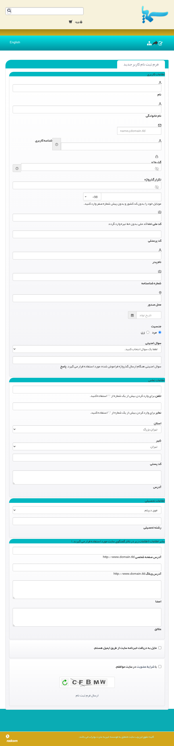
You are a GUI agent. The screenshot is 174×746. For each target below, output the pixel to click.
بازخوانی (65, 681)
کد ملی (156, 223)
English (15, 42)
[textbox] (94, 197)
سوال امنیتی (153, 342)
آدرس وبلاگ (153, 573)
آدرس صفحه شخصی (148, 557)
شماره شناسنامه (151, 283)
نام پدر (156, 261)
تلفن (158, 395)
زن (143, 332)
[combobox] (92, 196)
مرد (154, 332)
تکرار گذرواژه (153, 179)
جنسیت (156, 325)
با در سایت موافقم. (136, 666)
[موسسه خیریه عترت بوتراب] (129, 14)
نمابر (158, 412)
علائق (158, 629)
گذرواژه (156, 161)
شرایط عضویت (146, 666)
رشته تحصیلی (152, 527)
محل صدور (154, 304)
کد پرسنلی (154, 240)
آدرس (157, 486)
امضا (158, 601)
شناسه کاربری (43, 140)
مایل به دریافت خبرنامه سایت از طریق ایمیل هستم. (125, 647)
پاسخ (63, 366)
